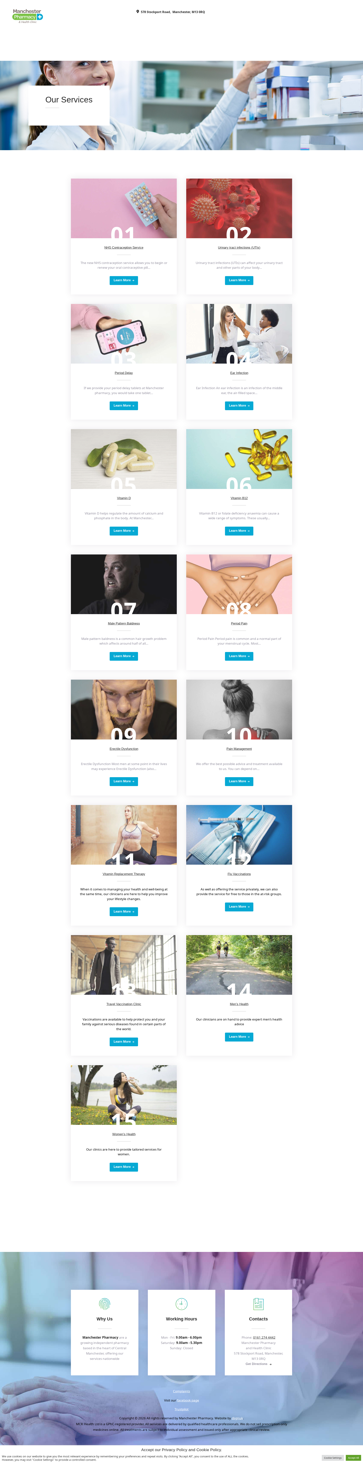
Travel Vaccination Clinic (123, 1004)
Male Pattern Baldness (124, 623)
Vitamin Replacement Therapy (124, 874)
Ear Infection (239, 373)
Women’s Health (124, 1134)
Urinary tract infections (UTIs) (239, 247)
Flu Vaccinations (239, 874)
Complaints (181, 1391)
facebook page (188, 1400)
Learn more (122, 280)
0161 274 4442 (264, 1337)
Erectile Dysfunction (124, 749)
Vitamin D (124, 498)
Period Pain (239, 623)
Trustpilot (181, 1409)
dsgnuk (237, 1418)
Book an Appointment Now (183, 1214)
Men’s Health (239, 1004)
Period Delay (124, 373)
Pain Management (239, 749)
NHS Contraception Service (123, 247)
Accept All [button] (353, 1457)
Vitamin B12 (239, 498)
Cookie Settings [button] (333, 1457)
